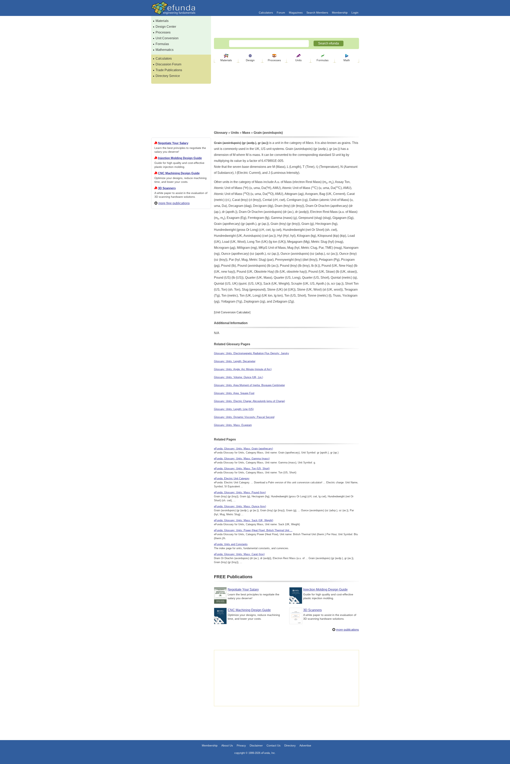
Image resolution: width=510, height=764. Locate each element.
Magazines (296, 12)
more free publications (174, 203)
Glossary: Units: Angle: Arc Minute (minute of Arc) (243, 369)
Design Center (166, 26)
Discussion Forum (168, 64)
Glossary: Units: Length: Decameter (234, 361)
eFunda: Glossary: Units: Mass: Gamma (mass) (242, 458)
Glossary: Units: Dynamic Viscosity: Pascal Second (244, 417)
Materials (162, 21)
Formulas (162, 44)
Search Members (317, 12)
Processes (163, 32)
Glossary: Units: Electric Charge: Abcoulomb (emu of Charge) (249, 401)
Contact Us (273, 745)
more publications (347, 629)
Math (346, 60)
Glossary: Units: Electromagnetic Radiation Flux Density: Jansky (251, 353)
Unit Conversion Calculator (232, 312)
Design (250, 60)
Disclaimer (256, 745)
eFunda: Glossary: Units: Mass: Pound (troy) (240, 492)
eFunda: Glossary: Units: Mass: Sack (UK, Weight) (243, 520)
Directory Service (168, 76)
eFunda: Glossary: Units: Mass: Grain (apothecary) (243, 448)
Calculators (266, 12)
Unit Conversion (167, 38)
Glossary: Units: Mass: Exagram (233, 425)
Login (354, 12)
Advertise (305, 745)
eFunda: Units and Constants (231, 544)
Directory (290, 745)
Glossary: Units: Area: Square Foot (234, 393)
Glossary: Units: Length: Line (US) (234, 409)
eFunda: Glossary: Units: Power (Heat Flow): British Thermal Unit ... (253, 530)
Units (298, 60)
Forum (281, 12)
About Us (227, 745)
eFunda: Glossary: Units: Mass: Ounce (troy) (240, 506)
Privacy (241, 745)
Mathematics (165, 49)
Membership (340, 12)
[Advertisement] (181, 356)
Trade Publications (169, 70)
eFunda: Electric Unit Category (231, 478)
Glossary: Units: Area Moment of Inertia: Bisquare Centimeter (249, 385)
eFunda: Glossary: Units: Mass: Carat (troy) (239, 554)
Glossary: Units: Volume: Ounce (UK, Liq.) (238, 377)
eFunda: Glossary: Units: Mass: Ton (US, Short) (242, 468)
